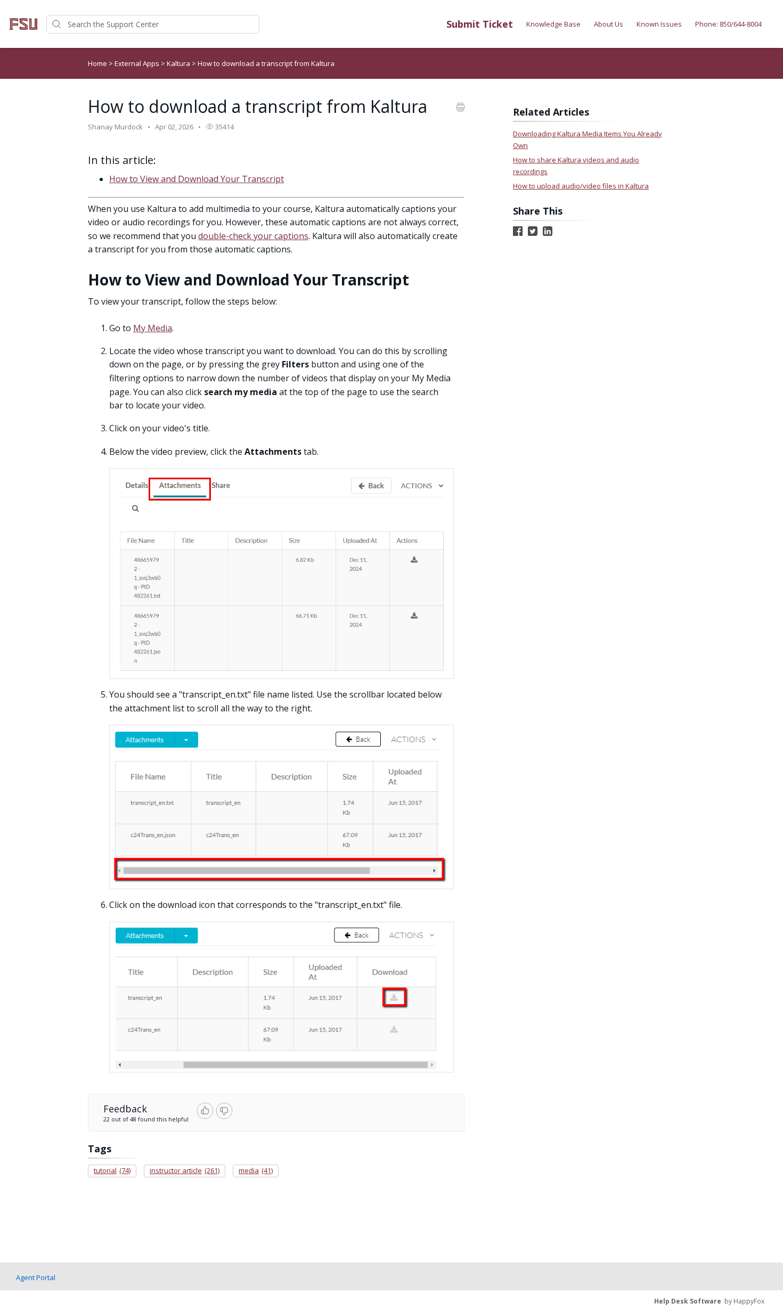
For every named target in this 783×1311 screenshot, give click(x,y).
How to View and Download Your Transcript (196, 179)
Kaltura (179, 63)
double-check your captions (253, 236)
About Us (608, 24)
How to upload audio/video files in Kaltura (581, 186)
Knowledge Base (553, 24)
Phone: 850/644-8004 (728, 24)
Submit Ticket (479, 24)
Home (97, 63)
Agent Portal (35, 1277)
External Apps (138, 63)
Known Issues (659, 24)
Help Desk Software (687, 1301)
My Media (152, 328)
